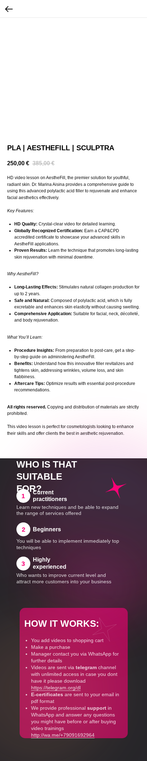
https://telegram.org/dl (56, 687)
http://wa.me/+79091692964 (63, 735)
